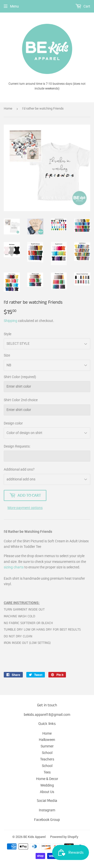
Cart (86, 6)
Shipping (10, 321)
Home (8, 108)
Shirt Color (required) (20, 377)
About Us (47, 792)
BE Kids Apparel (34, 837)
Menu (14, 6)
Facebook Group (47, 820)
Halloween (47, 740)
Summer (47, 746)
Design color (13, 423)
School (47, 753)
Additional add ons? (19, 469)
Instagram (47, 810)
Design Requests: (17, 446)
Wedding (47, 785)
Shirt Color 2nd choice (21, 400)
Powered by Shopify (64, 837)
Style (7, 334)
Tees (47, 772)
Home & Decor (47, 779)
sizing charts (14, 567)
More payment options (25, 508)
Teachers (47, 759)
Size (7, 355)
